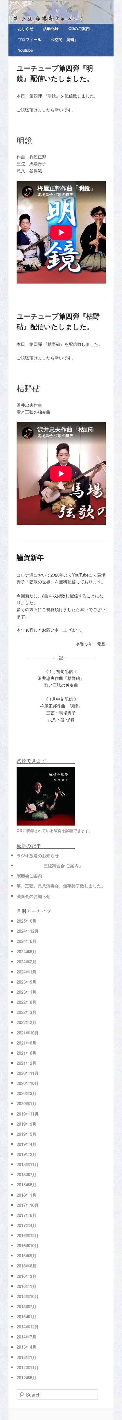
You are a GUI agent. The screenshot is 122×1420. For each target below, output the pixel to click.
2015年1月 (26, 1316)
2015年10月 (28, 1296)
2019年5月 (26, 1134)
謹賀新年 (30, 557)
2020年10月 (28, 1083)
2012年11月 (28, 1367)
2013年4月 (26, 1347)
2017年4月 (26, 1225)
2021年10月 (28, 1033)
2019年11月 (28, 1114)
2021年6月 (26, 1053)
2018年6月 (26, 1184)
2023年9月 (26, 982)
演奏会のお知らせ (33, 896)
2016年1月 (26, 1286)
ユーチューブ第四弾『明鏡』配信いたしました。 (55, 73)
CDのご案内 (79, 28)
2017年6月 (26, 1215)
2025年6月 (26, 921)
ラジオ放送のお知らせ (38, 855)
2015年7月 (26, 1306)
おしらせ (26, 28)
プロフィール (29, 39)
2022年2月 (26, 1022)
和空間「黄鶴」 (64, 39)
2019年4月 (26, 1144)
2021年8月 (26, 1043)
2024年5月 (26, 951)
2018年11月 (28, 1164)
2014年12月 (28, 1327)
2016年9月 (26, 1255)
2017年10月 (28, 1205)
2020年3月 (26, 1093)
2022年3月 (26, 1012)
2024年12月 (28, 931)
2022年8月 (26, 1002)
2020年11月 (28, 1073)
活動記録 (51, 28)
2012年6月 (26, 1377)
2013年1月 (26, 1357)
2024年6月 (26, 941)
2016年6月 (26, 1266)
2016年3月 (26, 1276)
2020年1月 (26, 1103)
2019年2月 (26, 1154)
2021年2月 (26, 1063)
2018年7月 (26, 1174)
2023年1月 (26, 992)
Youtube (25, 50)
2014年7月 (26, 1337)
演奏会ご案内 (29, 875)
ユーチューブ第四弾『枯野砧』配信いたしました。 (58, 321)
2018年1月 (26, 1195)
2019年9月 (26, 1124)
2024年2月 (26, 962)
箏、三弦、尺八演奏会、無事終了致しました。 (61, 886)
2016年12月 (28, 1235)
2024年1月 (26, 972)
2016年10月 (28, 1245)
